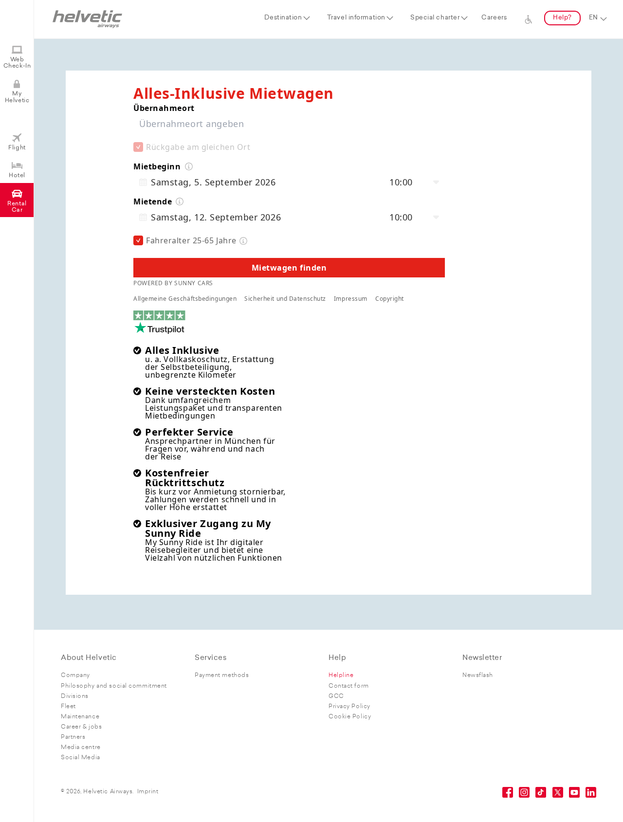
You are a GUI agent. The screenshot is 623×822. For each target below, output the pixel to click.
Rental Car (16, 207)
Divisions (75, 696)
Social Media (80, 758)
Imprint (148, 792)
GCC (336, 696)
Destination (283, 18)
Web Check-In (17, 63)
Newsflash (477, 675)
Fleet (68, 707)
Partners (73, 737)
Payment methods (222, 675)
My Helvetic (17, 97)
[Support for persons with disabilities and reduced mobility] (528, 18)
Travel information (356, 18)
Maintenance (80, 717)
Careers (494, 18)
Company (75, 675)
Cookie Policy (350, 717)
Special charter (434, 18)
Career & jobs (81, 727)
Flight (16, 148)
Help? (562, 18)
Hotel (17, 176)
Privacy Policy (349, 707)
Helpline (341, 675)
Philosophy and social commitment (114, 686)
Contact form (349, 686)
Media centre (81, 747)
